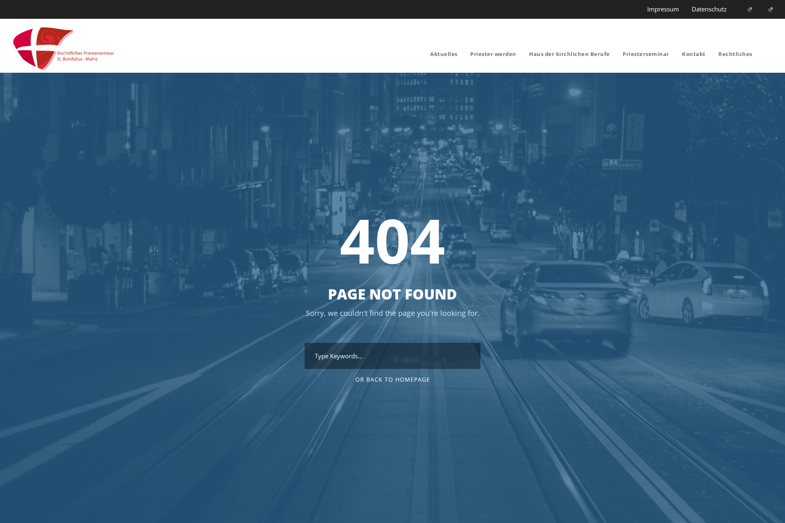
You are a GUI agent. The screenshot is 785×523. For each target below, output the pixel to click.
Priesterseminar (646, 54)
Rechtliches (735, 54)
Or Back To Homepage (392, 379)
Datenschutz (709, 9)
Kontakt (694, 54)
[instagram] (767, 9)
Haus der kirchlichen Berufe (569, 54)
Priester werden (493, 54)
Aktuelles (444, 54)
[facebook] (746, 9)
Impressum (663, 9)
